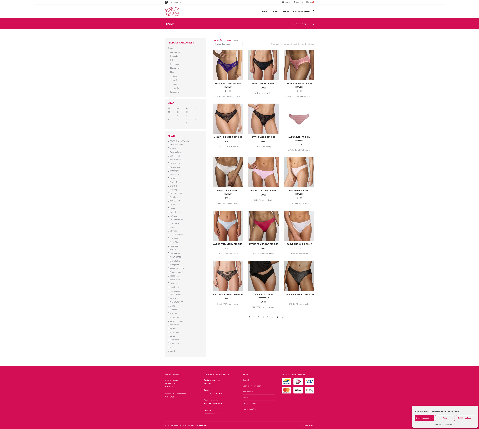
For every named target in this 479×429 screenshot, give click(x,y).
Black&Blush (175, 159)
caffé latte (174, 174)
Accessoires (175, 52)
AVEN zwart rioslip (263, 137)
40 (187, 108)
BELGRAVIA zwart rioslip (228, 294)
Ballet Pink (175, 156)
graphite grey (176, 212)
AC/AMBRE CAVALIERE (179, 141)
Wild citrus (174, 343)
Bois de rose (175, 167)
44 (169, 112)
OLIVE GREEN (176, 257)
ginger (173, 208)
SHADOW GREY (176, 302)
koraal (173, 227)
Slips (229, 40)
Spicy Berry (174, 313)
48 (187, 112)
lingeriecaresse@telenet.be (175, 393)
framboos (174, 197)
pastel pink (175, 279)
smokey (173, 309)
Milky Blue (174, 242)
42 (195, 108)
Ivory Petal (174, 223)
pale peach (174, 264)
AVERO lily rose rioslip (263, 191)
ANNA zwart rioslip (263, 83)
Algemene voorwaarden (252, 386)
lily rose (173, 231)
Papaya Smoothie (177, 272)
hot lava (173, 216)
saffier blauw (175, 294)
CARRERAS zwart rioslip (299, 294)
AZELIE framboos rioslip (263, 244)
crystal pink (175, 189)
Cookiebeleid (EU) (249, 409)
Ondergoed (174, 64)
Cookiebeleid (439, 424)
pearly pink (175, 283)
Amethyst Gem (176, 144)
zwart (172, 351)
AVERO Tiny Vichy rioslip (227, 244)
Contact (288, 2)
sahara (173, 298)
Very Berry (174, 339)
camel (172, 178)
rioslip (175, 76)
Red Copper (175, 291)
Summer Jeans (176, 321)
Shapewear (174, 68)
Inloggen (299, 2)
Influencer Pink (176, 219)
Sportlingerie (175, 92)
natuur (173, 249)
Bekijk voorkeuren (465, 418)
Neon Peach (175, 253)
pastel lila (174, 276)
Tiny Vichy (174, 324)
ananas (173, 148)
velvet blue (174, 332)
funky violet (175, 200)
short (175, 80)
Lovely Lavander (177, 234)
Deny (445, 418)
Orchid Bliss (175, 261)
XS (178, 119)
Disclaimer (247, 397)
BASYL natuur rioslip (299, 244)
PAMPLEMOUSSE (177, 268)
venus (172, 336)
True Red (174, 328)
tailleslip (176, 88)
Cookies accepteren (424, 418)
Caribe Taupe (175, 182)
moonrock (174, 246)
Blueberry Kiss (176, 163)
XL (187, 123)
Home (215, 40)
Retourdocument (249, 403)
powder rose (175, 287)
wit (171, 347)
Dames (222, 40)
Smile (172, 306)
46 (178, 112)
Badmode (174, 56)
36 (169, 108)
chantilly (174, 186)
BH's (172, 60)
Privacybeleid (449, 424)
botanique (174, 171)
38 (178, 108)
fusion (172, 204)
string (175, 84)
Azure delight (175, 152)
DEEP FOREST (176, 193)
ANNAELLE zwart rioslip (227, 137)
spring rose (175, 317)
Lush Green (175, 238)
